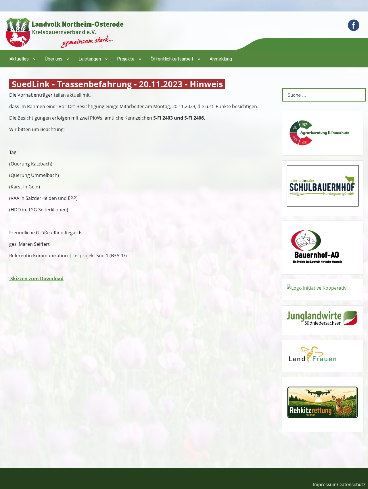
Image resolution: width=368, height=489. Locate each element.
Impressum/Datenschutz (339, 484)
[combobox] (324, 95)
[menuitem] (22, 58)
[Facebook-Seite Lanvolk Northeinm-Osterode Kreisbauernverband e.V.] (353, 25)
